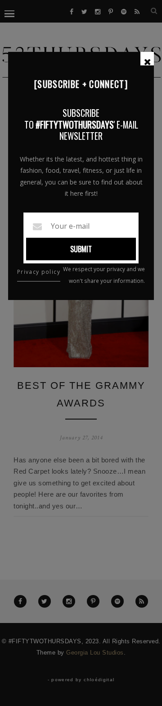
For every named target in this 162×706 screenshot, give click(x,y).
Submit (81, 249)
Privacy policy (38, 272)
